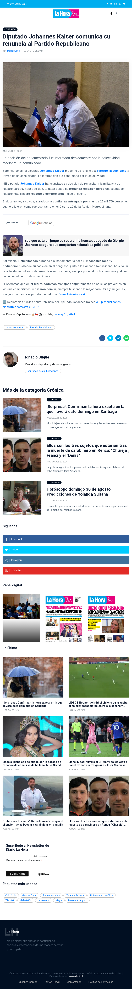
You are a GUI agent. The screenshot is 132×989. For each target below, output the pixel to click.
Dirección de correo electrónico (24, 860)
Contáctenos (74, 981)
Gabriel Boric (29, 895)
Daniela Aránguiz (77, 900)
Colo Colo (10, 895)
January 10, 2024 (64, 314)
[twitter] (111, 4)
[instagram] (115, 4)
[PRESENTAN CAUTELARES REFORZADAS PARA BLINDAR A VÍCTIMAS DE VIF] (64, 618)
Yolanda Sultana (75, 895)
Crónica (55, 390)
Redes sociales (51, 895)
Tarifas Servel (52, 981)
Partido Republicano (41, 327)
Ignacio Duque (13, 51)
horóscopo (44, 900)
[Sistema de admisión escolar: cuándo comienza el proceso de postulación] (21, 618)
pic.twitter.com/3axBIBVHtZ (21, 307)
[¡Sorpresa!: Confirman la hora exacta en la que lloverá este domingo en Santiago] (22, 415)
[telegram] (124, 4)
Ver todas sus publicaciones (43, 371)
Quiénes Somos (28, 981)
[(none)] (10, 359)
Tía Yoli (9, 900)
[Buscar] (117, 13)
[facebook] (107, 4)
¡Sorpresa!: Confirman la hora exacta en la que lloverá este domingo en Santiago (85, 409)
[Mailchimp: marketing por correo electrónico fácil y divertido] (43, 876)
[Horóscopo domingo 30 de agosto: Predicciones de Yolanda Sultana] (22, 498)
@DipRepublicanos (108, 302)
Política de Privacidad (100, 981)
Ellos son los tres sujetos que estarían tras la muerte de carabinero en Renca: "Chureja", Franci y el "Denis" (88, 450)
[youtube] (120, 4)
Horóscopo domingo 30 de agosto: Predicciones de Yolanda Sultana (79, 492)
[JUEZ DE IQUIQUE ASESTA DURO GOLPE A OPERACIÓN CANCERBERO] (106, 618)
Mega (59, 900)
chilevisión (25, 900)
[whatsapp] (126, 338)
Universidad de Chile (101, 895)
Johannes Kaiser (14, 327)
